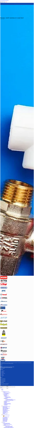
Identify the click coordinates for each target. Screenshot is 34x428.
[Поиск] (17, 3)
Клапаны (4, 413)
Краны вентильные (5, 407)
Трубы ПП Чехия (6, 393)
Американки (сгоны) (5, 411)
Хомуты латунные (5, 421)
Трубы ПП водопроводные (7, 392)
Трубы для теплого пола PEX (9, 426)
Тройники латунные (5, 419)
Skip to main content (6, 0)
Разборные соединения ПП (7, 403)
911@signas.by (2, 382)
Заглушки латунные (7, 416)
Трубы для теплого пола (7, 425)
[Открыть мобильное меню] (19, 3)
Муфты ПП (5, 398)
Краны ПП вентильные (8, 397)
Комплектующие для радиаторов (8, 424)
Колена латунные (5, 417)
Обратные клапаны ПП (7, 401)
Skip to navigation (2, 0)
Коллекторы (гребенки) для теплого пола (9, 427)
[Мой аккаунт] (15, 3)
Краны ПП (5, 396)
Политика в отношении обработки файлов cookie (6, 367)
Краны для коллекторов (5, 408)
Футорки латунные (5, 420)
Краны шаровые (5, 409)
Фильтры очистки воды (5, 412)
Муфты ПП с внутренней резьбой (9, 400)
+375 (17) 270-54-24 (2, 378)
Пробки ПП (5, 402)
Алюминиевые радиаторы (7, 423)
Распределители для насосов (6, 410)
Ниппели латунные (5, 418)
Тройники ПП (5, 404)
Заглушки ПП (5, 394)
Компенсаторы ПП (6, 395)
